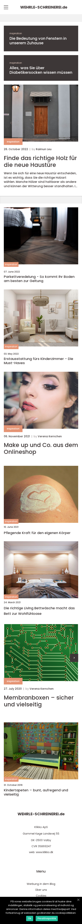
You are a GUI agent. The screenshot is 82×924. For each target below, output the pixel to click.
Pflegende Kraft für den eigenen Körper (37, 532)
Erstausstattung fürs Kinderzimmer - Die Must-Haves (38, 361)
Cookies (41, 896)
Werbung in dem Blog (41, 884)
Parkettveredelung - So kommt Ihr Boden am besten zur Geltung (39, 279)
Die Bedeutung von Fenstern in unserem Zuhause (38, 40)
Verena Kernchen (50, 436)
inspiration (16, 33)
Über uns (41, 890)
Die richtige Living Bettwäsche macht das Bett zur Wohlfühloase (39, 611)
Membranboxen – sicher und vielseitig (39, 701)
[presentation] (74, 658)
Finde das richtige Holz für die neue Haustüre (40, 161)
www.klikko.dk (44, 852)
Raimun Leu (43, 149)
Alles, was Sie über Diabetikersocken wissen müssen (41, 70)
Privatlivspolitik (47, 918)
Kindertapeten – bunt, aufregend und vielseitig (36, 792)
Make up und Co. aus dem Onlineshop (41, 448)
